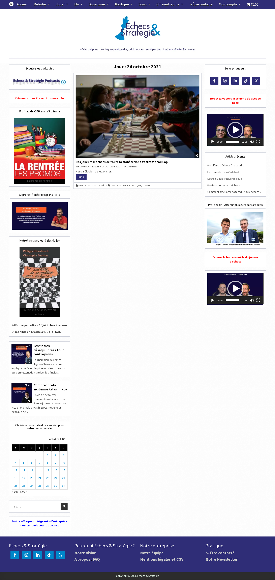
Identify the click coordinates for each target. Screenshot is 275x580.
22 (47, 478)
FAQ (96, 559)
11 (15, 470)
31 (63, 485)
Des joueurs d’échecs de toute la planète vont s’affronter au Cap (122, 162)
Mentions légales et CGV (161, 559)
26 (23, 485)
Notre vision (85, 552)
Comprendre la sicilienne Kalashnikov (50, 387)
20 (31, 478)
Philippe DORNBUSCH (87, 166)
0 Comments (131, 166)
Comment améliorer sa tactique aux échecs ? (234, 192)
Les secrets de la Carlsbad (223, 172)
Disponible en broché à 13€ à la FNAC (36, 332)
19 (23, 478)
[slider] (232, 142)
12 (23, 470)
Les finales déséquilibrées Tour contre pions (49, 350)
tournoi (147, 185)
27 (31, 485)
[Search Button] (11, 4)
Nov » (23, 491)
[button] (235, 130)
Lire (82, 177)
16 (55, 470)
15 (47, 470)
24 (63, 478)
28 (39, 485)
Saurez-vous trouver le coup (224, 179)
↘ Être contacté (201, 4)
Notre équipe (152, 552)
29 (47, 485)
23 (55, 478)
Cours (143, 4)
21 (39, 478)
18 (15, 478)
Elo (76, 4)
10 (63, 462)
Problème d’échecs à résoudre (225, 165)
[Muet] (252, 142)
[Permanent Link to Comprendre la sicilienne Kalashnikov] (21, 393)
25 (15, 485)
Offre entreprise (168, 4)
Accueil (22, 4)
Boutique (122, 4)
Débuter (40, 4)
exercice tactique (130, 185)
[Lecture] (213, 142)
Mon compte (228, 4)
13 (31, 470)
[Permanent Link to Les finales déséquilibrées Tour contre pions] (21, 354)
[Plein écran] (258, 142)
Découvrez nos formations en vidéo (39, 98)
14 (39, 470)
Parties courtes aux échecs (223, 185)
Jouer (60, 4)
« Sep (15, 491)
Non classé (97, 185)
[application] (235, 130)
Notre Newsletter (222, 559)
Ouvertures (97, 4)
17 (63, 470)
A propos (82, 559)
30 (55, 485)
